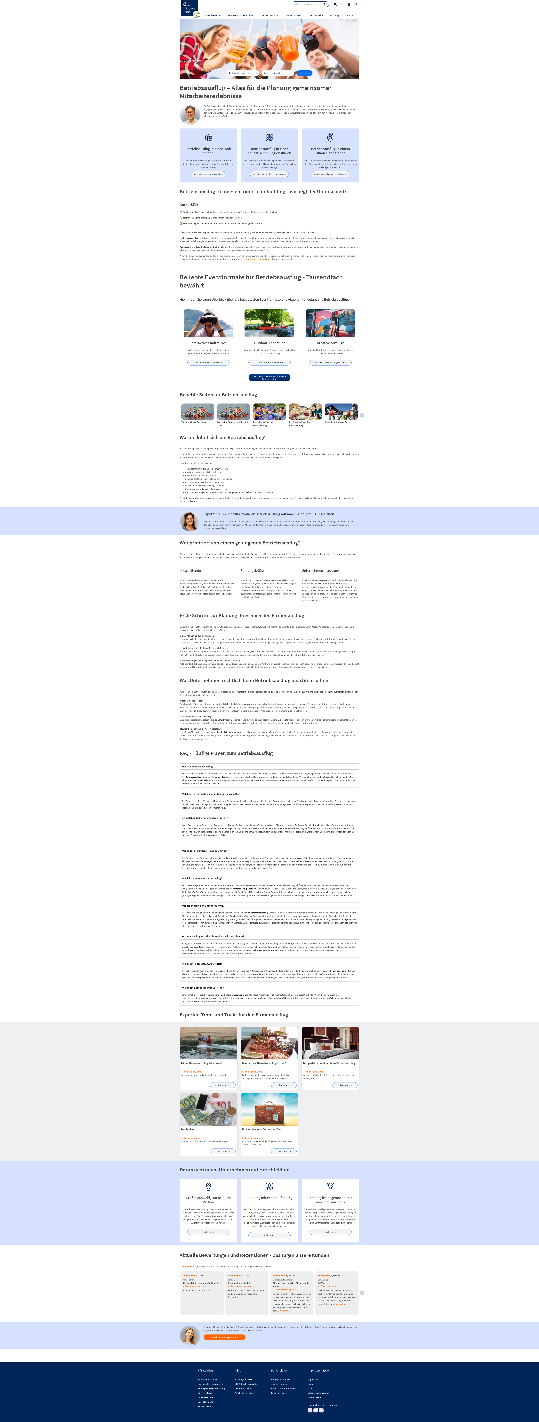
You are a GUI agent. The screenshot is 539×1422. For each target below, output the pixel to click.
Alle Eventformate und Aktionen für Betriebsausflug (269, 377)
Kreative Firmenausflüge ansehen (330, 362)
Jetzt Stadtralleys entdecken (208, 362)
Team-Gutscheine (243, 1388)
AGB (310, 1388)
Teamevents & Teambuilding (257, 259)
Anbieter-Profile (205, 1397)
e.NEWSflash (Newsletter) (246, 1383)
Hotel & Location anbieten (283, 1388)
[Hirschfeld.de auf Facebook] (310, 1410)
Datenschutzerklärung (318, 1392)
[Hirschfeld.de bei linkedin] (321, 1410)
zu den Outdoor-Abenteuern (269, 362)
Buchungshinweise (243, 1379)
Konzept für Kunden (207, 1379)
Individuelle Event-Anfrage (210, 1383)
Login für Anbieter (279, 1392)
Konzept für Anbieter (281, 1379)
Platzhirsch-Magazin (244, 1392)
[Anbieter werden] (349, 4)
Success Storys (205, 1392)
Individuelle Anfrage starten (225, 1337)
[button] (362, 415)
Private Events (204, 1406)
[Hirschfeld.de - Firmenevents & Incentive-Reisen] (189, 8)
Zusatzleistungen (206, 1401)
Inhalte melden (315, 1397)
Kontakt (311, 1383)
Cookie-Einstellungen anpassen (323, 1405)
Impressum (313, 1379)
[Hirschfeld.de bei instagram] (315, 1410)
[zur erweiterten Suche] (335, 4)
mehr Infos (208, 1231)
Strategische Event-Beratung (211, 1388)
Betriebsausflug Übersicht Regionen (269, 174)
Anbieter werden (279, 1383)
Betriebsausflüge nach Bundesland (330, 174)
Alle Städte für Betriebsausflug (208, 174)
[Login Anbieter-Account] (355, 4)
